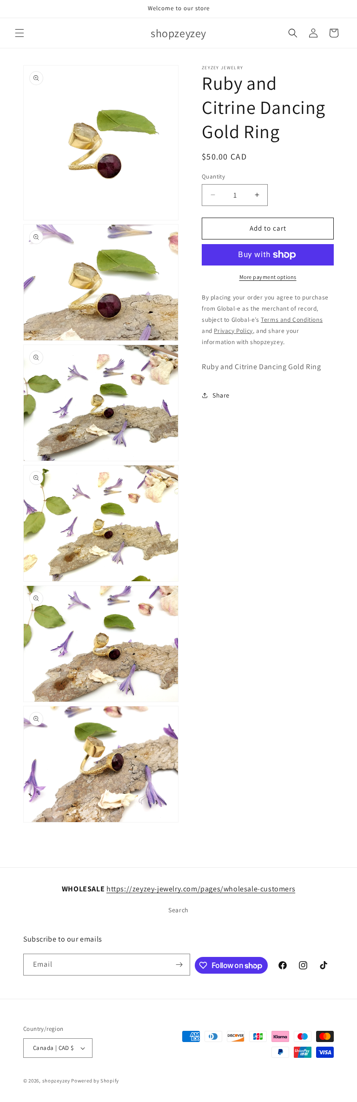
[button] (19, 33)
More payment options (268, 276)
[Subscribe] (179, 965)
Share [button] (221, 395)
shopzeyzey (56, 1080)
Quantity (213, 176)
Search (178, 910)
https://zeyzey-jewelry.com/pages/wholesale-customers (200, 889)
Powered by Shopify (95, 1080)
